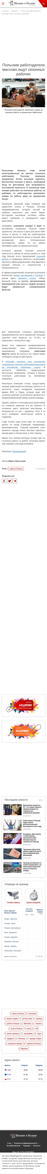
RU (43, 3)
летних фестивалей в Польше (28, 275)
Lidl (36, 1028)
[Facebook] (4, 481)
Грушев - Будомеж (10, 937)
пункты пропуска (13, 1033)
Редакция (26, 1145)
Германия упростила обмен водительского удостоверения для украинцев (32, 852)
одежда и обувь (35, 1038)
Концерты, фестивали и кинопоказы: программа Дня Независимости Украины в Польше (32, 838)
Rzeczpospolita (19, 451)
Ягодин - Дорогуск (10, 919)
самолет (38, 1023)
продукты (10, 1038)
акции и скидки (12, 1018)
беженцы (21, 1038)
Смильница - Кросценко (12, 951)
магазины (32, 1013)
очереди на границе (15, 1043)
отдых (39, 1033)
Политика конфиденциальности (25, 1143)
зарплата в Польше (33, 1043)
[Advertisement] (23, 37)
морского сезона (27, 278)
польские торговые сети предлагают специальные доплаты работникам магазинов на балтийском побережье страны (23, 364)
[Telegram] (15, 481)
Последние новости (16, 799)
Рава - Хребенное (10, 932)
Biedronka (27, 1023)
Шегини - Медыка (10, 946)
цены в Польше (16, 1028)
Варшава (24, 1048)
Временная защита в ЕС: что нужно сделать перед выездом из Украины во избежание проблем (32, 809)
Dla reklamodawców (13, 1145)
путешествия (27, 1018)
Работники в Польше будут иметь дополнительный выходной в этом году (32, 823)
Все (41, 800)
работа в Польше (16, 468)
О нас (9, 1143)
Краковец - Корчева (11, 941)
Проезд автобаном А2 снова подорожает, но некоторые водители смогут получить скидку (32, 867)
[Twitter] (9, 481)
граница (39, 1018)
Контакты (36, 1145)
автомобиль (28, 1033)
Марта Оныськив (17, 461)
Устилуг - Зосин (9, 923)
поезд (29, 1028)
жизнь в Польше (18, 1013)
